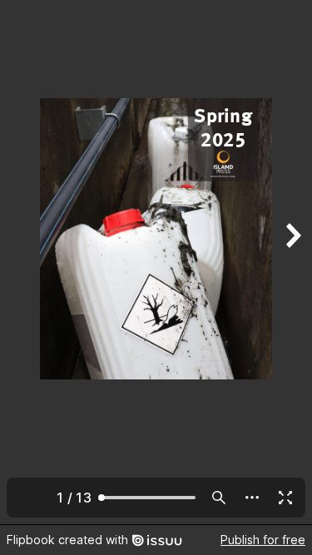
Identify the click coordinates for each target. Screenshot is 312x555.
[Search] (218, 497)
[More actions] (252, 497)
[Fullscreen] (285, 497)
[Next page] (292, 262)
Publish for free (262, 540)
